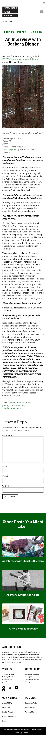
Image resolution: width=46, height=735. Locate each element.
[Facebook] (3, 687)
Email (5, 476)
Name (6, 466)
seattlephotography (11, 408)
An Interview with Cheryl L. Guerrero (23, 560)
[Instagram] (10, 687)
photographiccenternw (13, 405)
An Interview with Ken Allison (23, 594)
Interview (21, 32)
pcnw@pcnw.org (8, 682)
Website (6, 486)
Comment (7, 435)
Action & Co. (27, 733)
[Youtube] (3, 690)
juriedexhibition (16, 402)
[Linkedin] (16, 687)
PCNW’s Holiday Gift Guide (23, 628)
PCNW (28, 402)
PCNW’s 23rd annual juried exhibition (20, 59)
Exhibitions (8, 32)
